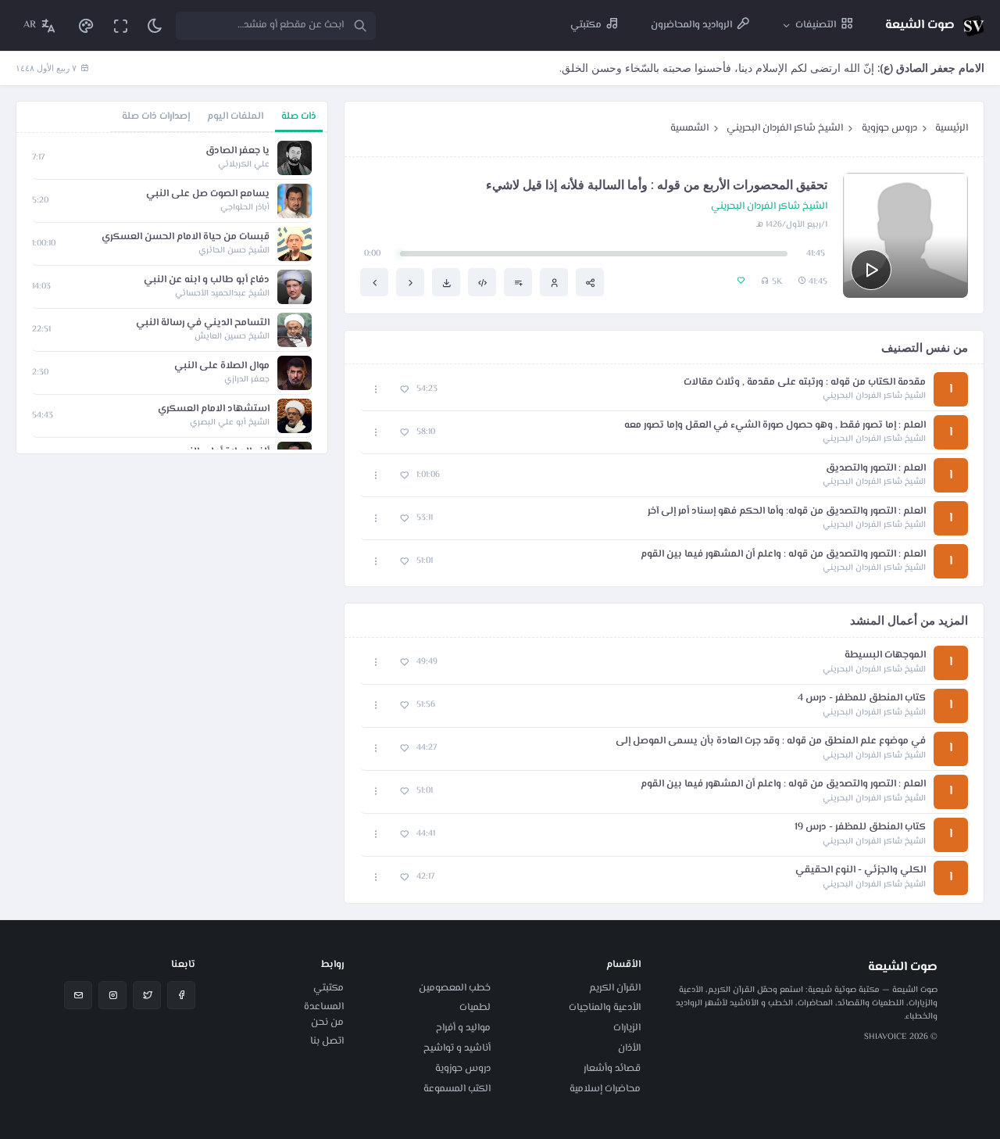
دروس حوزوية (889, 128)
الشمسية (689, 128)
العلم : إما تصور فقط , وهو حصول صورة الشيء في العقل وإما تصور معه (775, 425)
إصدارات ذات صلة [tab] (156, 116)
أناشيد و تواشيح (457, 1048)
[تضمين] (482, 282)
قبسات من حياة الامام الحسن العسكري (186, 237)
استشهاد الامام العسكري (214, 409)
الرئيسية (951, 128)
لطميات (475, 1007)
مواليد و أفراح (463, 1028)
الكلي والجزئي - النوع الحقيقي (860, 870)
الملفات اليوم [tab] (235, 116)
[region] (172, 293)
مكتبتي (328, 988)
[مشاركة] (590, 282)
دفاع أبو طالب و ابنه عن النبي (207, 280)
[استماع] (871, 269)
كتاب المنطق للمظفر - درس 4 (862, 698)
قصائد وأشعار (612, 1068)
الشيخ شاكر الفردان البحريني (785, 128)
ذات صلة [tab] (298, 116)
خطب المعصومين (455, 988)
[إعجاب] (404, 390)
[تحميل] (446, 282)
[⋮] (376, 390)
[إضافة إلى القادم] (518, 282)
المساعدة (324, 1007)
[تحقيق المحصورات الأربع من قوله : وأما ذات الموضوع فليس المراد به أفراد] (410, 282)
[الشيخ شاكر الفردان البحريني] (554, 282)
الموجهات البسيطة (885, 655)
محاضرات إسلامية (605, 1089)
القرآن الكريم (615, 988)
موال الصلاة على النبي (222, 366)
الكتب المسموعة (457, 1089)
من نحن (327, 1022)
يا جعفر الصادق (237, 151)
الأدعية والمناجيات (605, 1007)
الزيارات (627, 1028)
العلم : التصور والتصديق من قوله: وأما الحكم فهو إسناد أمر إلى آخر (787, 511)
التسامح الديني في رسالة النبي (203, 323)
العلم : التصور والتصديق (876, 468)
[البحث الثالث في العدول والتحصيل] (374, 282)
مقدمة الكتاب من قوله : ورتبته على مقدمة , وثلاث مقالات (805, 382)
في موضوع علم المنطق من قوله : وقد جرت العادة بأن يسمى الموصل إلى (771, 741)
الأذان (629, 1048)
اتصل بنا (327, 1041)
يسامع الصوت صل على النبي (208, 194)
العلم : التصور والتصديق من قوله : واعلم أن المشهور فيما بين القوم (783, 554)
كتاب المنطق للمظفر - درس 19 (860, 827)
